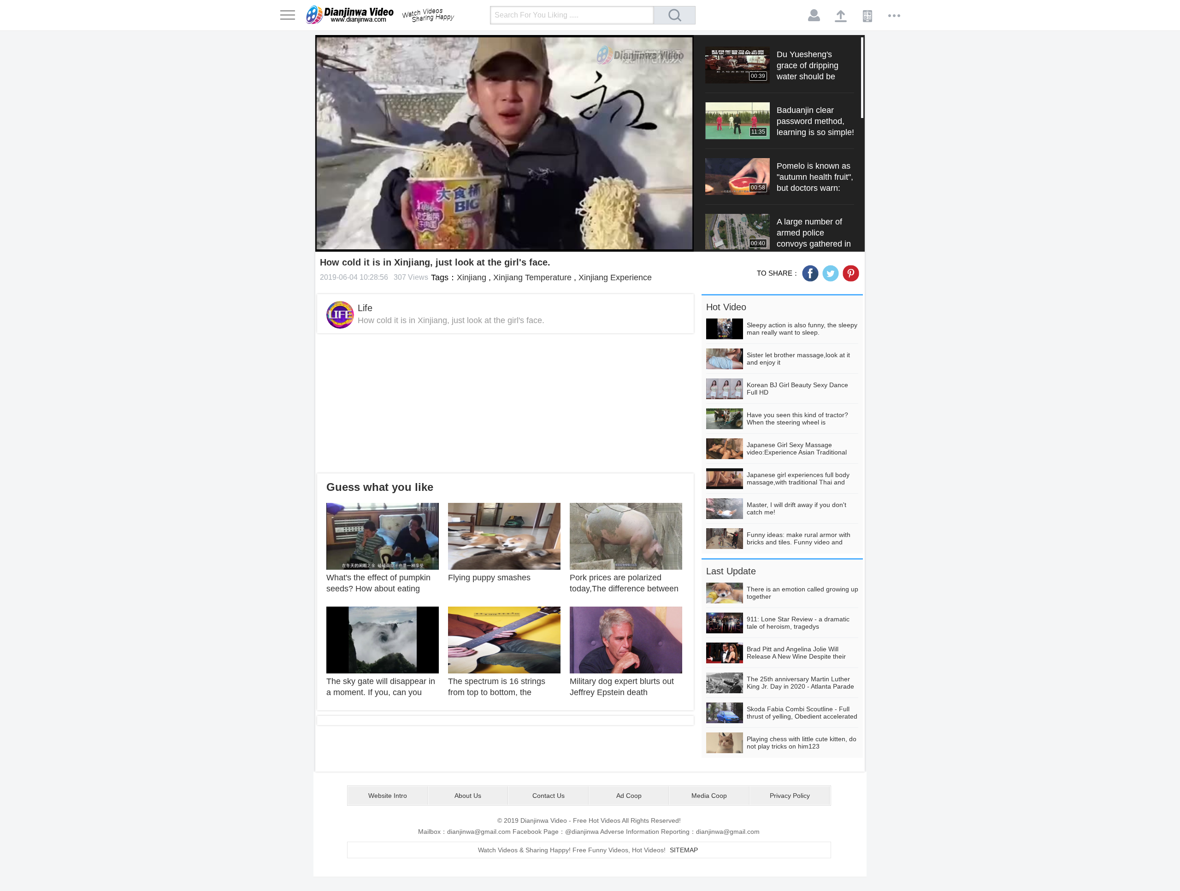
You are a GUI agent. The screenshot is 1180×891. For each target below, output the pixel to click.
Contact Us (548, 795)
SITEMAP (684, 850)
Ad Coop (629, 795)
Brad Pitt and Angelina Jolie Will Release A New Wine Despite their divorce (796, 656)
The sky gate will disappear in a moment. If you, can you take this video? (380, 692)
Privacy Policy (790, 795)
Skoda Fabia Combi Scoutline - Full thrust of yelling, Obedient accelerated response (802, 716)
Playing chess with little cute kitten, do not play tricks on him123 (801, 742)
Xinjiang (471, 277)
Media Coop (709, 795)
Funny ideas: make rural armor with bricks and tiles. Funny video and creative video (798, 542)
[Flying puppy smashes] (504, 535)
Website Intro (387, 795)
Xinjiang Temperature (532, 277)
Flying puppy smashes (489, 577)
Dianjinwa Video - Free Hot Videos (393, 15)
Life (365, 308)
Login (814, 15)
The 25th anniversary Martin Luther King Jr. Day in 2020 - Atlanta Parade (800, 682)
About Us (467, 795)
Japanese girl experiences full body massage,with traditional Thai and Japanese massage (798, 482)
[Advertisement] (505, 403)
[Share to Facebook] (810, 273)
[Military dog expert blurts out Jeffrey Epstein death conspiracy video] (626, 639)
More (894, 15)
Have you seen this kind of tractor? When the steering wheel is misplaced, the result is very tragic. (797, 422)
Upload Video (841, 15)
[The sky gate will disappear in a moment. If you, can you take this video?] (382, 639)
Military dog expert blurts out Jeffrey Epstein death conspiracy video (622, 692)
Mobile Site (867, 15)
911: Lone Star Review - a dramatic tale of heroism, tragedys (798, 622)
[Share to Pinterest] (851, 273)
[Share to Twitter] (830, 273)
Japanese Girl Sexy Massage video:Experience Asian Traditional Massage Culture (797, 452)
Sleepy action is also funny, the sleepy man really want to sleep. (802, 328)
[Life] (340, 315)
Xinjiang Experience (615, 277)
